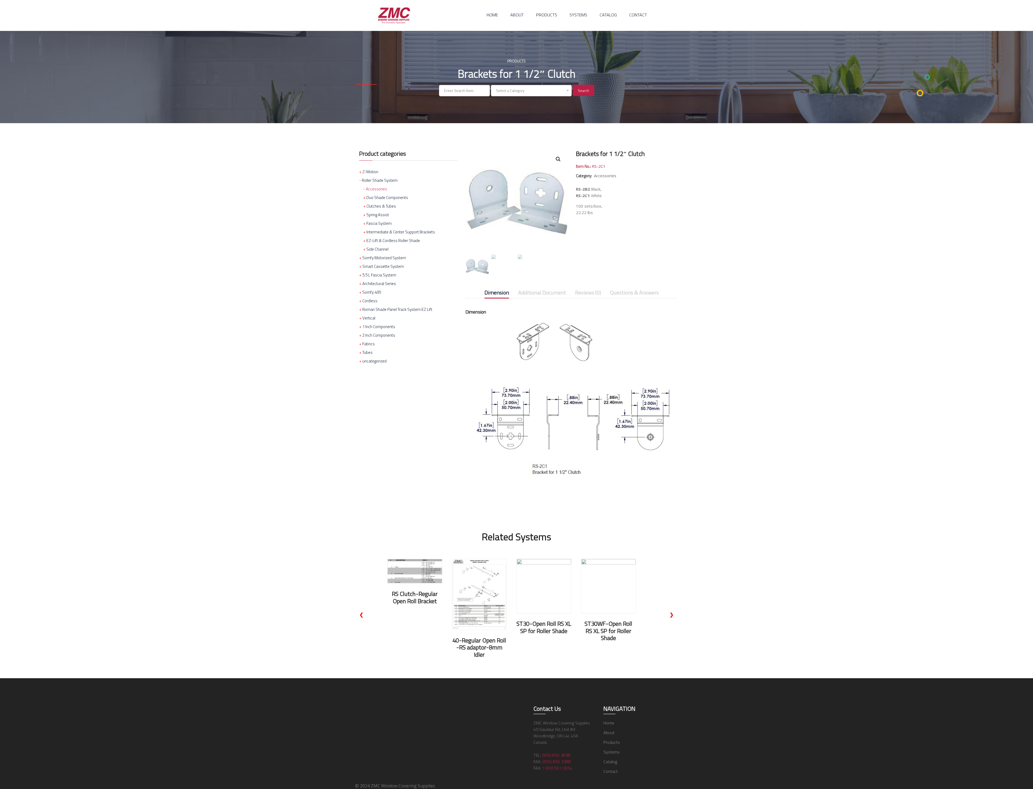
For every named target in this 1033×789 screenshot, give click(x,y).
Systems (578, 15)
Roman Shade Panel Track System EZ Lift (397, 309)
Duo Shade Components (387, 197)
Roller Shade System (380, 180)
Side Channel (377, 249)
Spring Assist (377, 215)
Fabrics (368, 344)
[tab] (496, 293)
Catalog (608, 15)
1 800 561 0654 (557, 768)
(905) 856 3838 (556, 755)
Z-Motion (370, 172)
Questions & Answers (634, 293)
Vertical (368, 318)
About (517, 15)
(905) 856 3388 (556, 761)
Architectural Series (379, 283)
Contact (638, 15)
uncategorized (374, 361)
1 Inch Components (378, 327)
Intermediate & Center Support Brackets (400, 232)
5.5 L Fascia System (379, 275)
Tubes (367, 352)
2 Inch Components (378, 335)
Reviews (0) (588, 293)
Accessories (376, 189)
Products (546, 15)
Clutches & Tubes (381, 206)
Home (492, 15)
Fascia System (379, 223)
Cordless (369, 301)
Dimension (496, 293)
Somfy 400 (371, 292)
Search (583, 90)
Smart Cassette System (383, 266)
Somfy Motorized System (384, 258)
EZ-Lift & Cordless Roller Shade (393, 240)
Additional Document (542, 293)
